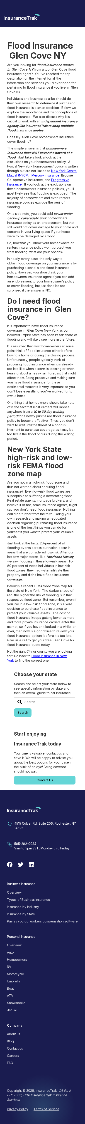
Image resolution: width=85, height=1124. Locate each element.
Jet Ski (12, 1010)
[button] (77, 17)
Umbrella (13, 981)
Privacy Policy (17, 1109)
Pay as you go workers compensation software (42, 921)
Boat (10, 988)
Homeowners (17, 959)
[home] (22, 17)
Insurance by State (21, 914)
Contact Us (45, 780)
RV (9, 967)
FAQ (10, 1063)
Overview (14, 892)
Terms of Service (46, 1109)
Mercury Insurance (45, 175)
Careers (13, 1055)
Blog (10, 1041)
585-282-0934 (25, 844)
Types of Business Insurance (28, 899)
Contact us (15, 1048)
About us (13, 1034)
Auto (10, 952)
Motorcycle (15, 974)
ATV (10, 996)
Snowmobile (16, 1003)
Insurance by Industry (23, 907)
